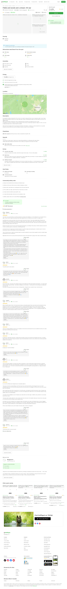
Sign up (63, 1)
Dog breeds (41, 1)
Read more (28, 145)
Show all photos (42, 31)
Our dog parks (11, 1)
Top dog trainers (34, 1)
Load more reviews (7, 452)
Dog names (21, 1)
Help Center (6, 548)
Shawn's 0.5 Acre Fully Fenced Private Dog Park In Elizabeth (55, 497)
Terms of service (7, 542)
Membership (26, 542)
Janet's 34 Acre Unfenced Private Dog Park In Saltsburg (24, 497)
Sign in (58, 1)
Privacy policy (6, 544)
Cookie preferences (7, 546)
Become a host (46, 1)
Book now (56, 13)
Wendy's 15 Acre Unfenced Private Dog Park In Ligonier (8, 497)
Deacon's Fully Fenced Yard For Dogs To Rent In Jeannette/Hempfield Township (40, 497)
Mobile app (26, 549)
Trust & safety (6, 540)
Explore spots (26, 540)
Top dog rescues (27, 1)
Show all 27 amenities (8, 69)
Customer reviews (27, 546)
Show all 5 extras (7, 165)
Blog (16, 1)
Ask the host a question (8, 477)
